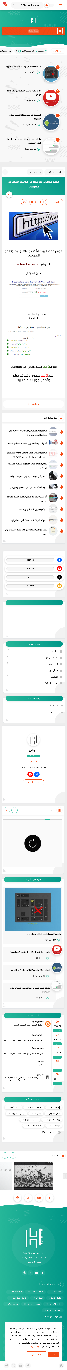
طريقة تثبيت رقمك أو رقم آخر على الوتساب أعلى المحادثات (23, 141)
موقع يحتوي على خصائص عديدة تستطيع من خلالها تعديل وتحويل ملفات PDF (27, 455)
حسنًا (53, 1354)
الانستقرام (32, 663)
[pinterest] (17, 1198)
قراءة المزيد (35, 1346)
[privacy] (61, 1365)
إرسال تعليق (33, 404)
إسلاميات (32, 651)
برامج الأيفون (52, 1119)
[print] (24, 202)
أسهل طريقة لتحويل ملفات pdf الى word (27, 443)
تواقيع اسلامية (33, 1125)
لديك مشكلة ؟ (52, 705)
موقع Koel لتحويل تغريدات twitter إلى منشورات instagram (28, 433)
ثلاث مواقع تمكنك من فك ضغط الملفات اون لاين (26, 532)
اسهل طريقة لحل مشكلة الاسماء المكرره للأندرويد (25, 117)
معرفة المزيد (36, 1354)
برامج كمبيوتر (30, 1119)
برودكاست (54, 1125)
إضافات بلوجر (32, 657)
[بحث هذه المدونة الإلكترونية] (14, 5)
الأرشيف (55, 712)
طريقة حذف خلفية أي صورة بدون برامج (28, 487)
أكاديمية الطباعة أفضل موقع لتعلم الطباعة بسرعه (27, 499)
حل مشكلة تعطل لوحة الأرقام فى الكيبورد (23, 66)
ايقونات (32, 676)
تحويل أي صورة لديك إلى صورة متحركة (28, 476)
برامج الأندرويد (17, 1113)
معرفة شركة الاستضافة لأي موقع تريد (28, 520)
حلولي (33, 750)
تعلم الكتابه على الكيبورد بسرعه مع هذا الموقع (27, 466)
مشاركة (57, 1030)
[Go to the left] (14, 810)
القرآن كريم (32, 670)
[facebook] (37, 774)
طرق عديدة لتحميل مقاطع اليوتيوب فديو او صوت (24, 92)
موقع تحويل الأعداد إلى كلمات (32, 509)
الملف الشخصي (34, 782)
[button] (9, 194)
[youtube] (30, 774)
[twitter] (28, 1198)
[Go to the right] (7, 810)
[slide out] (60, 5)
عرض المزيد (51, 683)
